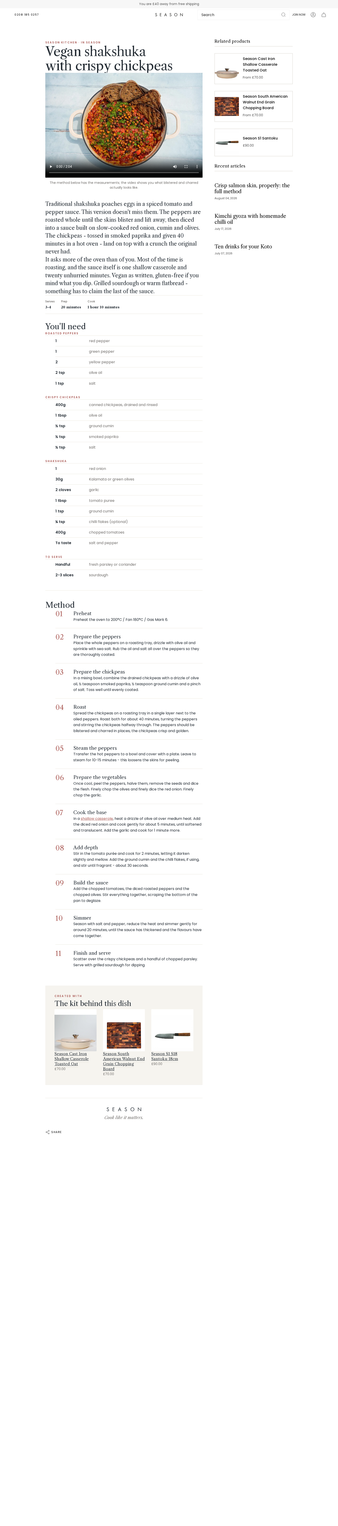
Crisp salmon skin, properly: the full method (252, 188)
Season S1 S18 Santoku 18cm (164, 1056)
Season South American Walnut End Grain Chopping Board (124, 1061)
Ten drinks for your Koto (243, 247)
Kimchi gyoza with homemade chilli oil (250, 219)
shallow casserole (97, 818)
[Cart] (323, 15)
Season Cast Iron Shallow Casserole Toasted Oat (71, 1058)
